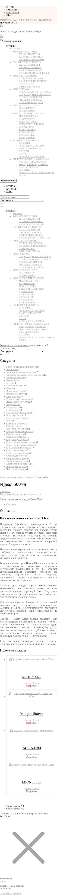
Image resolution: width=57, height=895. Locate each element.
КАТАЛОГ (11, 189)
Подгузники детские (31, 70)
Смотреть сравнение (10, 893)
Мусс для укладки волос (33, 164)
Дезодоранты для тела (31, 124)
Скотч (22, 154)
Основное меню (8, 181)
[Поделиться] (7, 878)
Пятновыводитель (29, 86)
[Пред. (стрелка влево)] (1, 881)
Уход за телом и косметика (28, 113)
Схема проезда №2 (15, 809)
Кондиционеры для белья (33, 81)
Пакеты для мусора (30, 148)
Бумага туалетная (29, 54)
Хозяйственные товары (26, 140)
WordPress (5, 816)
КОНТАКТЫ (12, 12)
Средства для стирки (25, 75)
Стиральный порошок (31, 78)
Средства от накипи (30, 97)
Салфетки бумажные (31, 57)
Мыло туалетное (28, 116)
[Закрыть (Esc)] (11, 878)
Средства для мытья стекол (35, 94)
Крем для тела (27, 137)
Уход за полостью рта (25, 105)
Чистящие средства (30, 100)
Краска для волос (29, 167)
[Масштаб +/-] (1, 878)
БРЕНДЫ (10, 186)
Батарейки (25, 143)
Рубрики (10, 46)
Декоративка (26, 127)
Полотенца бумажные (31, 59)
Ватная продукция (29, 65)
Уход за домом (21, 89)
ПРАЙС (10, 15)
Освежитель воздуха (31, 102)
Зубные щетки (27, 110)
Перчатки (24, 151)
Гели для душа (27, 121)
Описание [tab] (11, 504)
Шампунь (24, 170)
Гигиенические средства (27, 62)
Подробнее (32, 685)
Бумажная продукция (25, 51)
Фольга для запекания (31, 145)
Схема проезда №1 (15, 806)
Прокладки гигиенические (34, 73)
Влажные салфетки (30, 67)
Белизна (17, 49)
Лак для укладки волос (32, 162)
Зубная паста (26, 108)
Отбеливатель (27, 84)
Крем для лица (27, 129)
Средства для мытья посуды (35, 92)
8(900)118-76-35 (8, 22)
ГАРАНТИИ (12, 9)
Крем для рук (26, 135)
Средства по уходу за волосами (31, 159)
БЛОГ (9, 191)
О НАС (10, 7)
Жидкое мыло (27, 119)
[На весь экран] (4, 878)
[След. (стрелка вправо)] (4, 881)
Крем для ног (26, 132)
